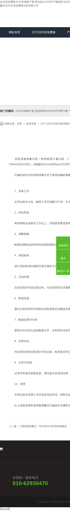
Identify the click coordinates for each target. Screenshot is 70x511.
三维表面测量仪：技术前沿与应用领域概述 (43, 426)
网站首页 (14, 32)
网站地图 (5, 509)
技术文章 (31, 123)
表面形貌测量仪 (37, 174)
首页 (19, 123)
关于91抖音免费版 (43, 32)
